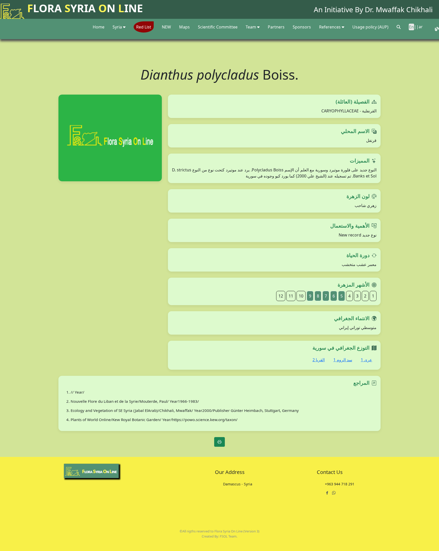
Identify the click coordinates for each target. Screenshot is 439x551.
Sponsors (302, 27)
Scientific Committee (218, 27)
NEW (166, 27)
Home (98, 27)
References (330, 27)
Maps (184, 27)
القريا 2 (318, 360)
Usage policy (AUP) (370, 27)
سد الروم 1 (342, 360)
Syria (118, 27)
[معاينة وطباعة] (219, 442)
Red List (143, 27)
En (411, 27)
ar (421, 26)
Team (251, 27)
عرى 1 (366, 360)
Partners (276, 27)
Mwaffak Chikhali (404, 9)
